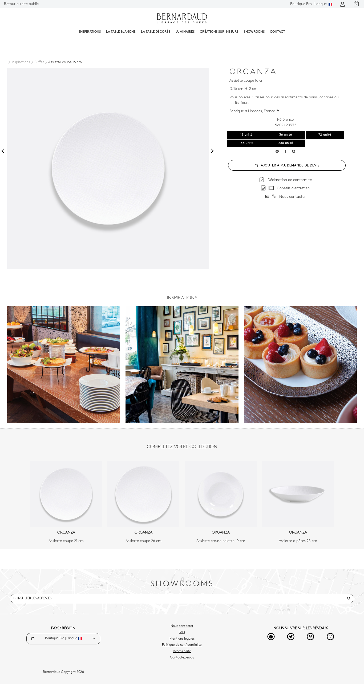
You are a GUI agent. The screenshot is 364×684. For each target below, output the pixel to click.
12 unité (246, 134)
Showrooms (254, 31)
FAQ (182, 632)
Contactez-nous (182, 657)
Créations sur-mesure (219, 31)
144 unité (247, 143)
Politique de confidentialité (182, 645)
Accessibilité (182, 651)
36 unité (285, 134)
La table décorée (155, 31)
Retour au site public (21, 4)
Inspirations (90, 31)
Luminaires (185, 31)
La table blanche (121, 31)
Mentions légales (182, 638)
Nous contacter (182, 626)
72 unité (324, 134)
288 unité (285, 143)
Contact (277, 31)
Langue (309, 4)
